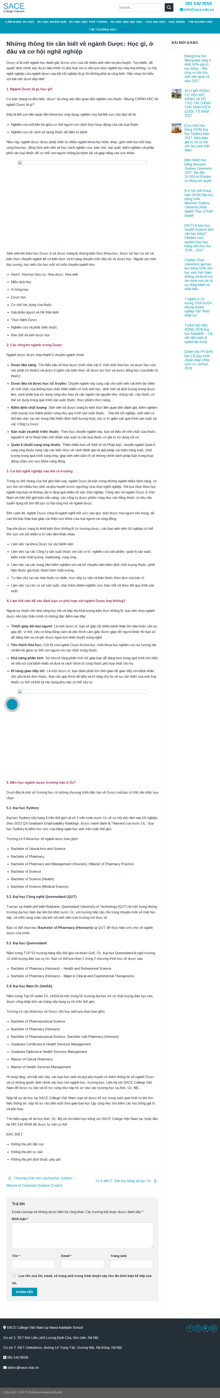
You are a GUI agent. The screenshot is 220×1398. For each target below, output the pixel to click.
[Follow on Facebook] (190, 1328)
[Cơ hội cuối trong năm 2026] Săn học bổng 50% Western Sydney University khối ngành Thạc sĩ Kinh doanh (199, 203)
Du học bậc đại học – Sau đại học (138, 21)
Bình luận (20, 1219)
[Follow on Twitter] (205, 1328)
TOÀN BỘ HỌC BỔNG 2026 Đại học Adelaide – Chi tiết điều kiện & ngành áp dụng (198, 334)
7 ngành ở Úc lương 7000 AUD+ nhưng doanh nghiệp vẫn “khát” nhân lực (198, 307)
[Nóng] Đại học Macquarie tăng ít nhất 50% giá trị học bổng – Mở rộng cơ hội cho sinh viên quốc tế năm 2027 (198, 68)
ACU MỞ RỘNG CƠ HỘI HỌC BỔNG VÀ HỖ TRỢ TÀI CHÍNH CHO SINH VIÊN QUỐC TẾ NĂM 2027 (198, 103)
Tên (16, 1256)
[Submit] (169, 7)
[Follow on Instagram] (197, 1328)
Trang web (118, 1256)
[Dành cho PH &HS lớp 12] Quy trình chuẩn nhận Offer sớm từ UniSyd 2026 (199, 360)
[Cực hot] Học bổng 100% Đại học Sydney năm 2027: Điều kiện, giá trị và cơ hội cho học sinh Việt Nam (197, 138)
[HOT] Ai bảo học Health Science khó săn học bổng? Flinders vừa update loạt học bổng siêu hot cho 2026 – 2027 (199, 238)
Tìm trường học (103, 29)
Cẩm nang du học (19, 21)
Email (66, 1256)
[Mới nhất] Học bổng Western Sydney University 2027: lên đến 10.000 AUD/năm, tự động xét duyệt (198, 170)
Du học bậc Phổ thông (88, 21)
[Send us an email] (213, 1328)
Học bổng (177, 21)
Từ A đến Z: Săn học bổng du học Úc (123, 1181)
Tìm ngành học (200, 21)
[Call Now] (12, 704)
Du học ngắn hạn (51, 21)
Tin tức (126, 29)
